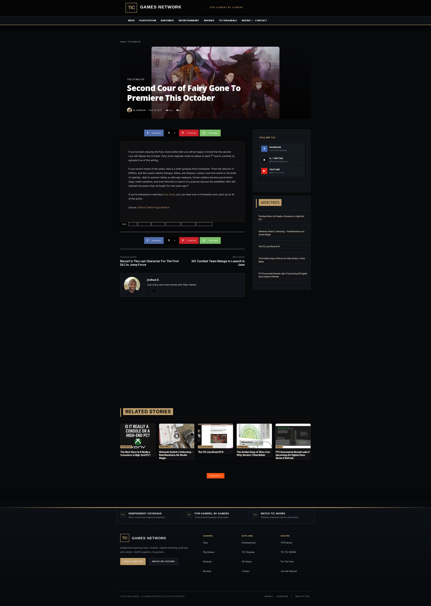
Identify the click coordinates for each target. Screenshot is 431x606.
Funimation (158, 224)
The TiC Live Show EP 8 (269, 246)
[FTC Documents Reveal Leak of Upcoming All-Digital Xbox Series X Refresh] (293, 436)
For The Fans (287, 561)
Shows (246, 20)
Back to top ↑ (303, 596)
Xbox (131, 20)
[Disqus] (182, 347)
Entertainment (189, 20)
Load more (214, 475)
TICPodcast (286, 542)
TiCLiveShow (205, 447)
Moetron (165, 207)
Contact (261, 20)
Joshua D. (141, 110)
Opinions (126, 447)
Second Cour (173, 224)
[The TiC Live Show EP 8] (215, 436)
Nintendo (167, 20)
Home (123, 42)
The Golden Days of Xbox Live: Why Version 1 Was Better (253, 453)
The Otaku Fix (134, 42)
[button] (301, 20)
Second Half (188, 224)
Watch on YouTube (163, 561)
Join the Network (289, 571)
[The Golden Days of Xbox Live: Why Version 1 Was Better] (254, 436)
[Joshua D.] (130, 110)
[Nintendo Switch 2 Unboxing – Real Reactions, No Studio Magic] (176, 436)
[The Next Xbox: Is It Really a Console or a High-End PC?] (137, 436)
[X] (148, 290)
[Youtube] (154, 290)
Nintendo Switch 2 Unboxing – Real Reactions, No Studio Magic (175, 454)
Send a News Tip (133, 561)
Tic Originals (228, 20)
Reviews (209, 20)
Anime (133, 224)
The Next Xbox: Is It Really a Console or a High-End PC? (135, 453)
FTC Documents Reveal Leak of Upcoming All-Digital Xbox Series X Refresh (293, 454)
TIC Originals (248, 552)
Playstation (147, 20)
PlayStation (208, 552)
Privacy (269, 596)
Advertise (282, 596)
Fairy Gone (169, 194)
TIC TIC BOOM (288, 552)
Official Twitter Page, (149, 207)
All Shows (247, 561)
